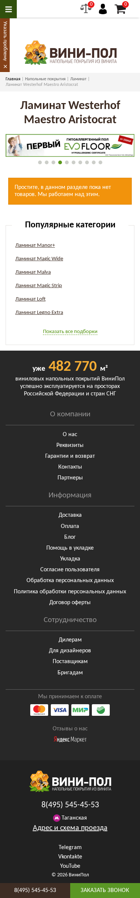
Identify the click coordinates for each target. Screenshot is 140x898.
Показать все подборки (70, 332)
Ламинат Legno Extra (39, 313)
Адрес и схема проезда (70, 828)
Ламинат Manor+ (35, 245)
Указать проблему (5, 41)
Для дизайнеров (70, 651)
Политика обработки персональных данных (70, 592)
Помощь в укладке (70, 548)
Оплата (70, 526)
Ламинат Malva (33, 272)
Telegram (70, 848)
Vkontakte (70, 857)
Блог (70, 537)
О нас (70, 435)
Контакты (70, 467)
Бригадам (70, 673)
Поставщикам (70, 662)
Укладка (70, 559)
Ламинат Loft (30, 299)
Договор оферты (70, 603)
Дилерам (70, 640)
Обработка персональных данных (70, 581)
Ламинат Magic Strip (38, 286)
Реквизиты (70, 445)
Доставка (70, 515)
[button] (40, 162)
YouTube (70, 866)
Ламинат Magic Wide (39, 259)
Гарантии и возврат (70, 456)
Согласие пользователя (70, 570)
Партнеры (70, 478)
